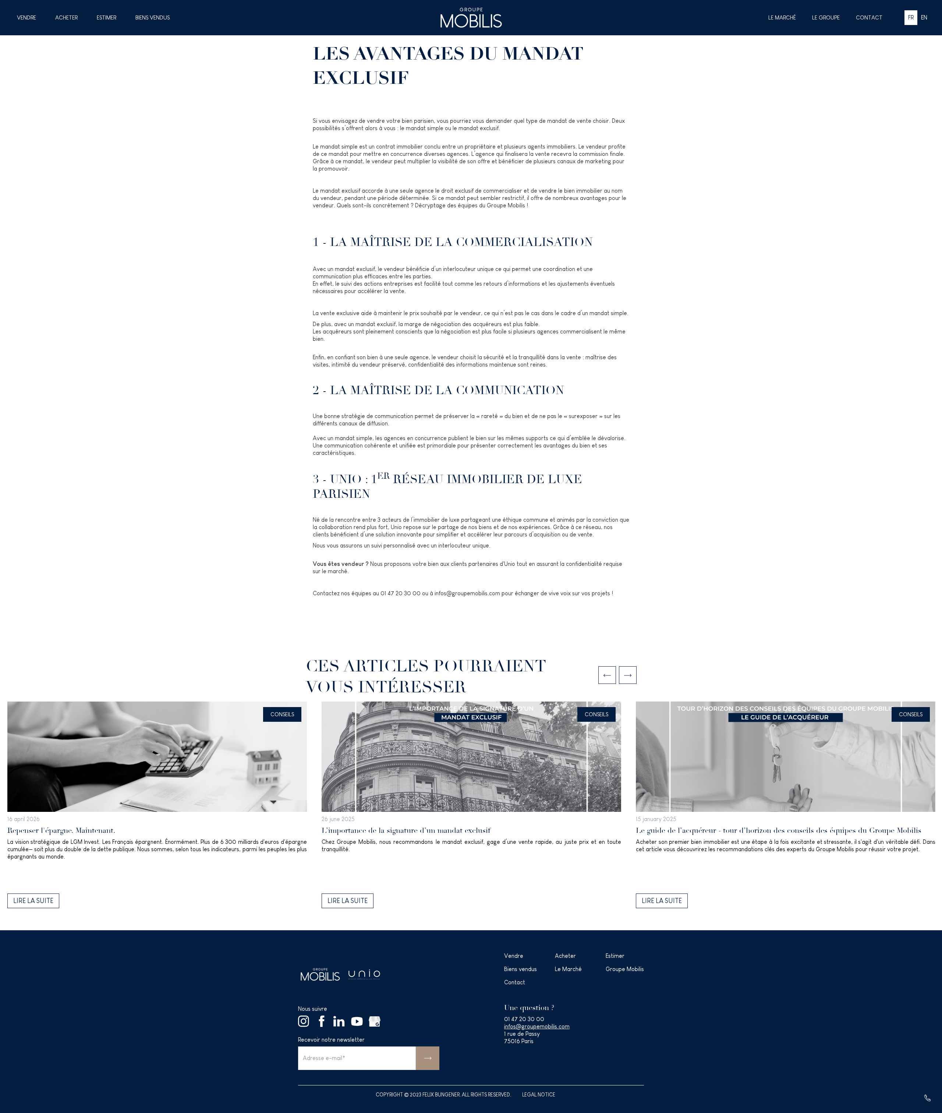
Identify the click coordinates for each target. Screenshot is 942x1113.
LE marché (782, 17)
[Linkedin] (339, 1021)
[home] (471, 17)
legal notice (538, 1095)
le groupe (826, 17)
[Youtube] (357, 1021)
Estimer (106, 17)
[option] (157, 805)
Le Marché (568, 969)
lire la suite (33, 901)
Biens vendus (152, 17)
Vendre (26, 17)
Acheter (66, 17)
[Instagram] (304, 1021)
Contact (869, 17)
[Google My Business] (374, 1021)
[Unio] (364, 974)
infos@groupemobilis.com (537, 1026)
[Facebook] (321, 1021)
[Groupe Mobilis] (320, 974)
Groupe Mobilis (625, 969)
